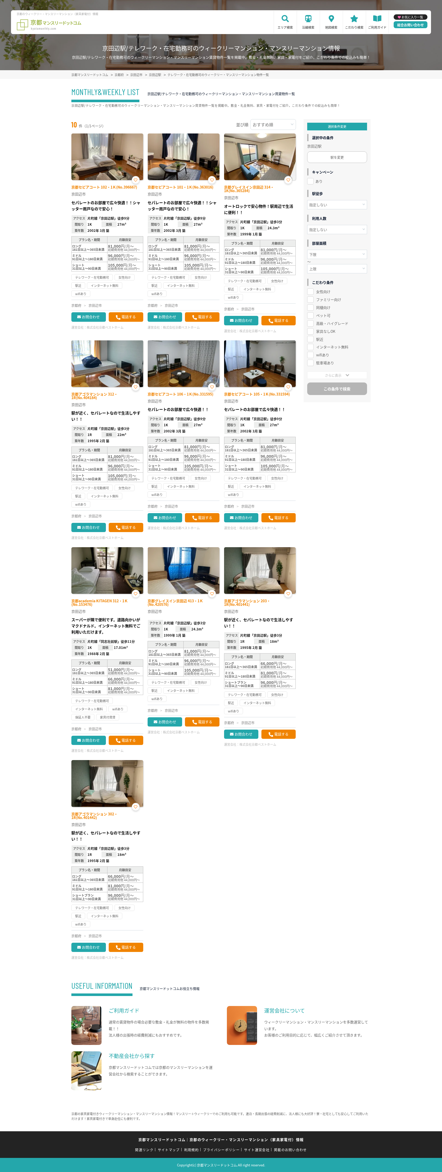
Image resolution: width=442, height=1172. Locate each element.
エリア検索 (285, 27)
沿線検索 (308, 27)
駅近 (319, 339)
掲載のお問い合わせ (290, 1149)
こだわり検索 (354, 27)
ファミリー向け (328, 299)
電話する (128, 316)
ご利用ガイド (377, 27)
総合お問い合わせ (410, 24)
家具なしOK (325, 331)
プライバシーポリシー (221, 1149)
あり (319, 181)
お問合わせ (91, 316)
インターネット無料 (332, 346)
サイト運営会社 (257, 1149)
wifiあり (322, 354)
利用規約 (191, 1149)
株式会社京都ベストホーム (105, 327)
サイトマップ (169, 1149)
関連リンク (144, 1149)
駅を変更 (337, 157)
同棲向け (323, 307)
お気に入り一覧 (412, 17)
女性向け (323, 291)
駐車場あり (325, 362)
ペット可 (323, 315)
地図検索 (331, 27)
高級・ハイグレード (332, 323)
